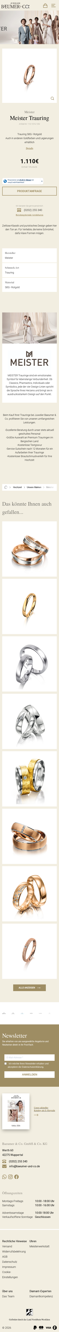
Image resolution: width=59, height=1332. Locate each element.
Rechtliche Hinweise (14, 1241)
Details (29, 148)
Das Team (8, 1296)
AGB (4, 1256)
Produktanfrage (29, 191)
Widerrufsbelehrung (14, 1251)
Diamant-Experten (40, 1291)
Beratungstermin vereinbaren (29, 214)
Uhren (33, 1241)
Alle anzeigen (29, 987)
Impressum (9, 1267)
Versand (7, 1246)
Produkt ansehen (29, 570)
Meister (50, 487)
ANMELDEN (29, 1074)
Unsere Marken (34, 487)
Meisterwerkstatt (39, 1246)
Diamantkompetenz (41, 1296)
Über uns (7, 1291)
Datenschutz (9, 1261)
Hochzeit (17, 487)
